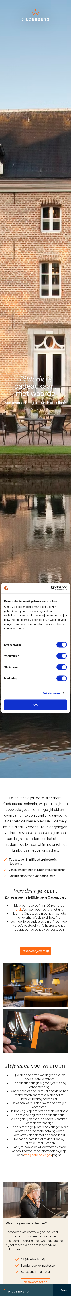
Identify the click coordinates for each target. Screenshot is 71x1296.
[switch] (61, 656)
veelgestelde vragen (38, 1155)
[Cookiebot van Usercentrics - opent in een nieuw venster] (51, 588)
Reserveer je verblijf (35, 951)
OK (35, 704)
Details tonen (51, 693)
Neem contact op (35, 1282)
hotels (18, 909)
